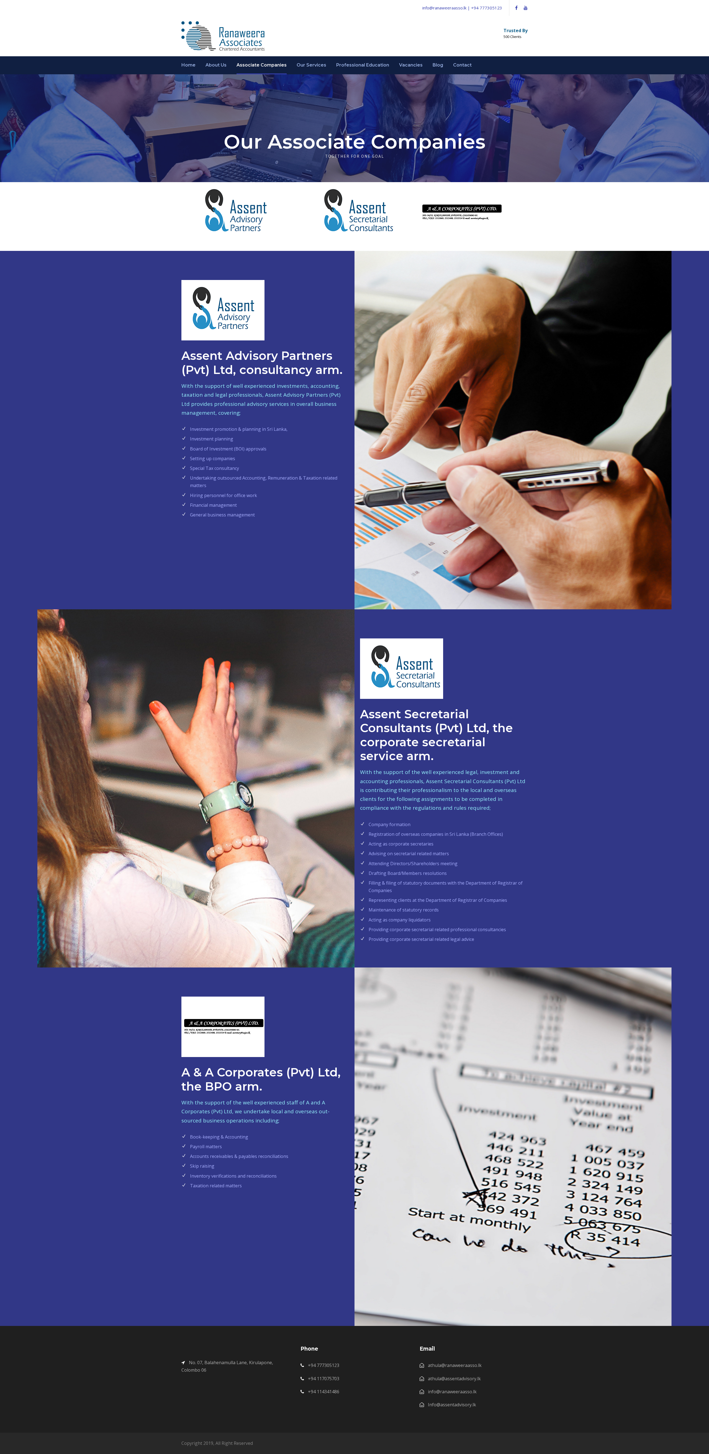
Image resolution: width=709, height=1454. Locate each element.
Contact (462, 65)
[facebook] (516, 8)
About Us (216, 65)
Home (188, 65)
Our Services (311, 65)
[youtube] (526, 8)
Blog (438, 65)
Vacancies (411, 65)
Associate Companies (262, 65)
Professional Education (362, 65)
